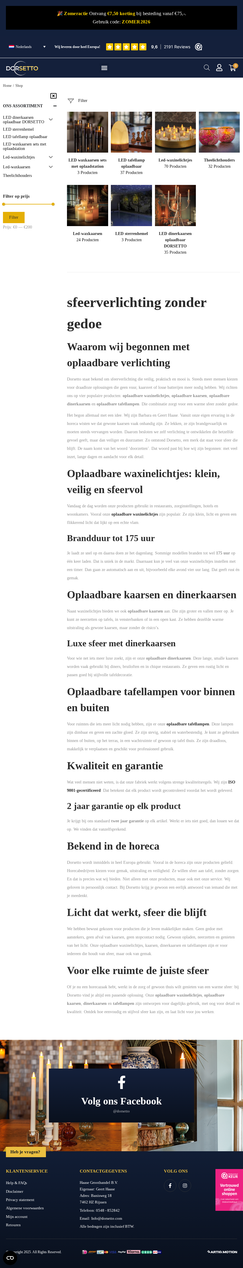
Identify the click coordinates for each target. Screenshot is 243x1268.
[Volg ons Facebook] (121, 1082)
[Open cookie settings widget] (10, 1258)
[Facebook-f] (170, 1185)
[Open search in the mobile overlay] (207, 68)
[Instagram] (185, 1185)
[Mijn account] (219, 67)
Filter (13, 217)
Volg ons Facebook (121, 1101)
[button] (104, 68)
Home (7, 86)
